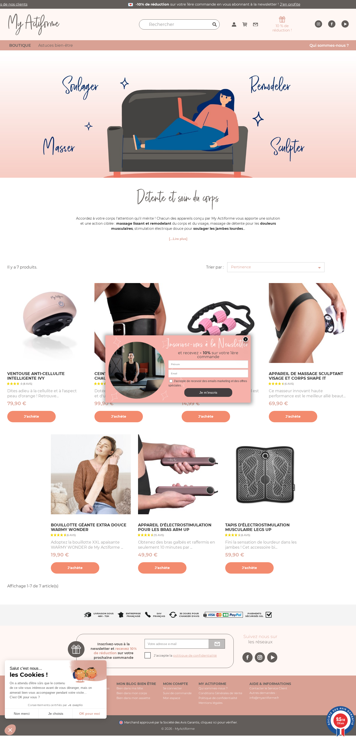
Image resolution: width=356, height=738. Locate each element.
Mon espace (171, 698)
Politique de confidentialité (218, 698)
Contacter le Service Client (268, 688)
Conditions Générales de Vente (220, 693)
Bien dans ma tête (129, 688)
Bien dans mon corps (131, 693)
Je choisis (55, 713)
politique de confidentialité (195, 655)
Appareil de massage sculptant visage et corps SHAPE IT (306, 376)
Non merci (22, 713)
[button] (10, 730)
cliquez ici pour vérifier (219, 722)
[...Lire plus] (178, 239)
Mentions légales (211, 703)
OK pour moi (89, 713)
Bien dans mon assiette (133, 698)
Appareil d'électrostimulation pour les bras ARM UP (174, 527)
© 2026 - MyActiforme (178, 728)
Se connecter (172, 688)
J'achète (31, 416)
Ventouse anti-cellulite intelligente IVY (36, 376)
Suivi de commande (177, 693)
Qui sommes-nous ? (213, 688)
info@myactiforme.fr (264, 698)
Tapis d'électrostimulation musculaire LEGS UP (257, 527)
